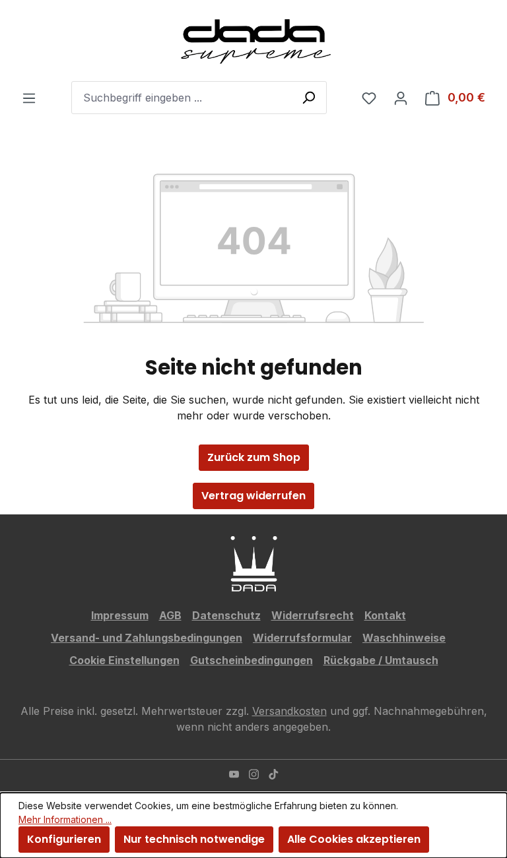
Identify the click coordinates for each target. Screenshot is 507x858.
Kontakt (385, 615)
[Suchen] (308, 96)
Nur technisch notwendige (194, 839)
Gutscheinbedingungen (251, 660)
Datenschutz (226, 615)
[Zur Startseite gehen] (253, 40)
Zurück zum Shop (253, 457)
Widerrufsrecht (312, 615)
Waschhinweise (404, 637)
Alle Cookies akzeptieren (354, 839)
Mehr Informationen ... (65, 819)
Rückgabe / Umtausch (380, 660)
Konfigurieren (64, 839)
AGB (170, 615)
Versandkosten (289, 711)
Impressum (120, 615)
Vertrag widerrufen (253, 495)
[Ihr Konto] (401, 97)
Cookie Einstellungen (124, 660)
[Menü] (29, 97)
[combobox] (199, 97)
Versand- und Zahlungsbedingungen (146, 637)
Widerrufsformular (302, 637)
